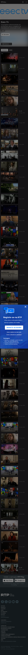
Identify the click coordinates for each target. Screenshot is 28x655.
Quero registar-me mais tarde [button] (14, 332)
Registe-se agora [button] (14, 327)
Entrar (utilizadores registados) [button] (14, 334)
